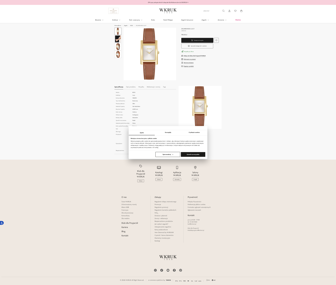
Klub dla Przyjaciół (130, 223)
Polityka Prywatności (194, 202)
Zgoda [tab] (142, 132)
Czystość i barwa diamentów (164, 235)
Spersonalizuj (167, 154)
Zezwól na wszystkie (193, 154)
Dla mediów (126, 218)
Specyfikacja (118, 87)
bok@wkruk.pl (192, 224)
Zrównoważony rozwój (129, 204)
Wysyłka (141, 87)
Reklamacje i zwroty (153, 87)
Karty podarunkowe (161, 230)
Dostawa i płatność (161, 216)
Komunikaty (126, 216)
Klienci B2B (125, 207)
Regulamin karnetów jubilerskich (165, 210)
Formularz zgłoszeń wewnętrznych (199, 207)
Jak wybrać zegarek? (161, 224)
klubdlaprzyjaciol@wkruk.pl (196, 230)
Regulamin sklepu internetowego (165, 202)
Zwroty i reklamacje (161, 218)
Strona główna (117, 25)
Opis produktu (131, 87)
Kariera (125, 227)
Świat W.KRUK (126, 202)
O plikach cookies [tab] (194, 132)
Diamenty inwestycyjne (162, 238)
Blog (123, 231)
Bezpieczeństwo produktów (164, 221)
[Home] (168, 10)
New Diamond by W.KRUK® (164, 232)
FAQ (156, 213)
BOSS (131, 25)
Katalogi (157, 241)
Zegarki (125, 25)
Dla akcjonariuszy (127, 213)
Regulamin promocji (161, 207)
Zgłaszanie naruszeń (194, 210)
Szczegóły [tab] (168, 132)
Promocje (158, 204)
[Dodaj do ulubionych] (216, 40)
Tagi (164, 87)
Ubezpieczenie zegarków (163, 227)
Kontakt (125, 235)
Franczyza (125, 210)
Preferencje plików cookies (196, 204)
